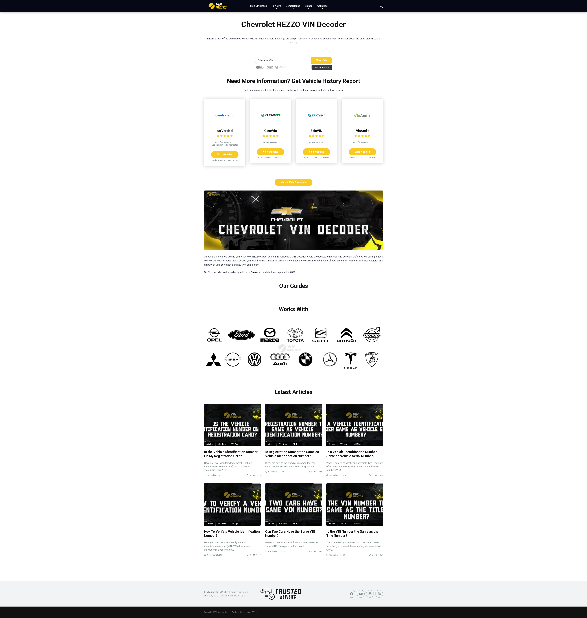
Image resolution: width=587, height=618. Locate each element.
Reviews (276, 5)
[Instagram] (370, 594)
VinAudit (362, 131)
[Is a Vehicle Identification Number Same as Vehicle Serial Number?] (354, 425)
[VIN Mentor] (217, 5)
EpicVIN (316, 131)
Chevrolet (256, 272)
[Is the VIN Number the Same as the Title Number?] (354, 504)
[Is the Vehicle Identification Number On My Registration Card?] (232, 425)
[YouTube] (361, 594)
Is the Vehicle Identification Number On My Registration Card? (231, 454)
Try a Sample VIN (321, 67)
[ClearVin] (270, 123)
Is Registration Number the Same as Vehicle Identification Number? (292, 454)
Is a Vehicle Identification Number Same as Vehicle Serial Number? (351, 454)
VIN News (222, 444)
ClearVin (270, 131)
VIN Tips (234, 444)
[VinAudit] (362, 123)
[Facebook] (351, 594)
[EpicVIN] (316, 123)
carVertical (224, 131)
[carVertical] (225, 123)
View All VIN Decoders (293, 182)
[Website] (379, 594)
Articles (209, 444)
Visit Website (224, 154)
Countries (322, 5)
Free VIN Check (258, 5)
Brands (308, 5)
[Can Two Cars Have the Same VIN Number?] (293, 504)
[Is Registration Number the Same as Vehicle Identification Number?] (293, 425)
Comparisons (293, 5)
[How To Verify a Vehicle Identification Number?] (232, 504)
